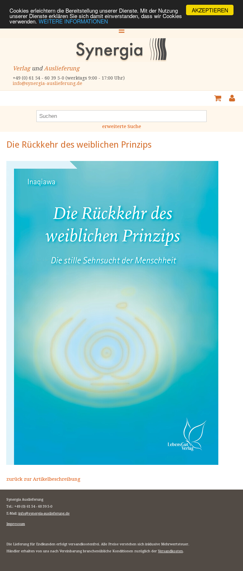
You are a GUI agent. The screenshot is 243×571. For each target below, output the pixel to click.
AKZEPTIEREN (210, 10)
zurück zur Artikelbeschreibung (43, 479)
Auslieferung (61, 68)
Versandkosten (170, 551)
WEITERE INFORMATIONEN (73, 21)
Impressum (15, 524)
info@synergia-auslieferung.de (47, 83)
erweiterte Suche (121, 126)
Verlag (21, 68)
